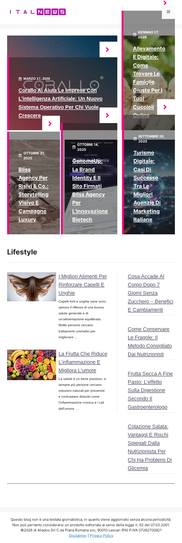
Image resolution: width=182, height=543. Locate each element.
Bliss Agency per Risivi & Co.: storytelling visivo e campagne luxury (33, 194)
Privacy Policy (101, 535)
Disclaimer (78, 535)
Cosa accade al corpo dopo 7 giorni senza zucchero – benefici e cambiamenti (150, 293)
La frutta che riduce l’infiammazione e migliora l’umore (83, 362)
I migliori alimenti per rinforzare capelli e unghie (83, 284)
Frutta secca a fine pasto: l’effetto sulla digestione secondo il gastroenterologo (150, 390)
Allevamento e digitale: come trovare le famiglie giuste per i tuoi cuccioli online (149, 81)
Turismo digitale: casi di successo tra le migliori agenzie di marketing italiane (147, 186)
